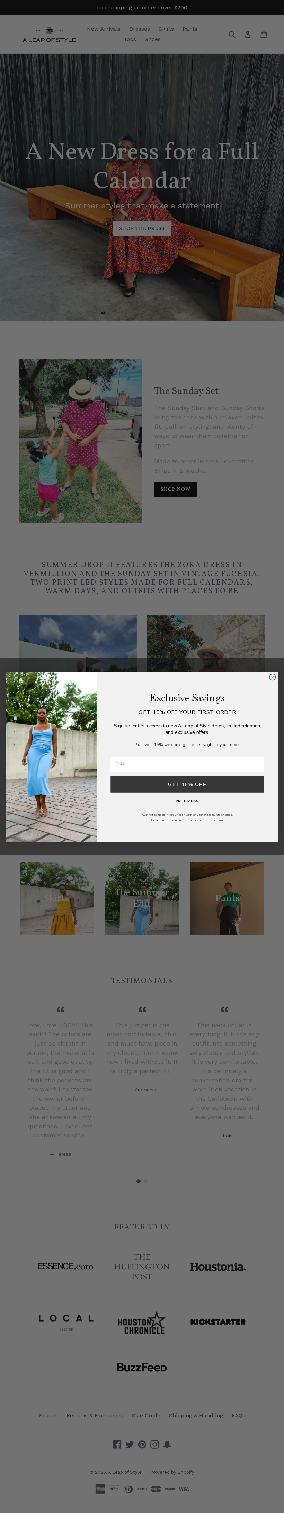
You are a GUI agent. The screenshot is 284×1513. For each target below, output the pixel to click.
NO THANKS (187, 800)
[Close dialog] (272, 677)
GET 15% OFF (187, 784)
